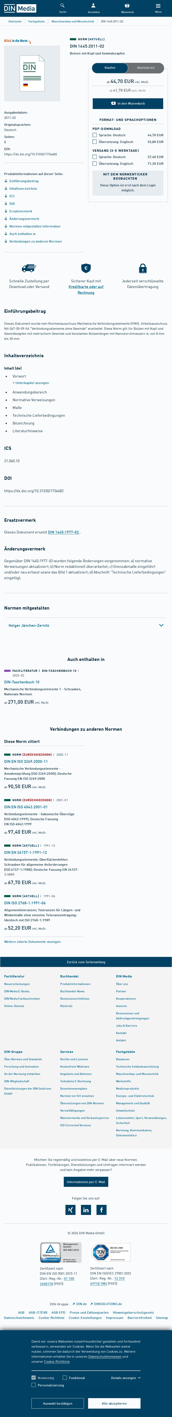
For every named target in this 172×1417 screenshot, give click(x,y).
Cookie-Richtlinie (56, 1361)
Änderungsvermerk (24, 219)
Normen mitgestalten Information (34, 226)
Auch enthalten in (22, 234)
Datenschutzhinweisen (104, 1356)
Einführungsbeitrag (24, 181)
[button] (93, 8)
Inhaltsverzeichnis (23, 188)
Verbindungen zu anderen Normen (35, 241)
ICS (11, 196)
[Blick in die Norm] (30, 69)
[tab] (86, 625)
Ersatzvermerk (20, 211)
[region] (85, 1366)
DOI (12, 203)
